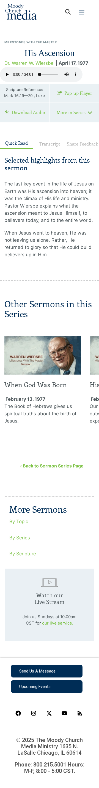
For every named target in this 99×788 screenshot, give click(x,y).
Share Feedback (82, 144)
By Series (19, 537)
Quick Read (16, 143)
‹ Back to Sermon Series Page (52, 466)
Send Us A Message (37, 671)
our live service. (57, 623)
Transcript (49, 144)
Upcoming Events (35, 686)
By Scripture (22, 553)
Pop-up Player (78, 93)
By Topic (18, 521)
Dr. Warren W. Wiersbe (29, 63)
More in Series (71, 112)
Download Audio (28, 112)
